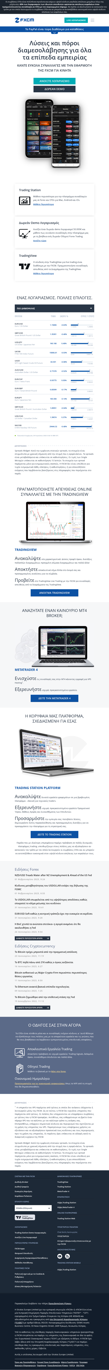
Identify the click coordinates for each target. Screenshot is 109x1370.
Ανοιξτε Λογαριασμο (54, 81)
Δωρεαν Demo (55, 89)
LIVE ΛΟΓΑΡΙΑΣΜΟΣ (76, 20)
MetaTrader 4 (63, 1191)
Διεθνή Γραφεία (22, 1186)
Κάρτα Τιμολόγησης (69, 1362)
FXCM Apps (20, 1248)
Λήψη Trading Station (66, 1202)
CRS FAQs (80, 1365)
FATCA (72, 1365)
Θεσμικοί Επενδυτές (24, 1253)
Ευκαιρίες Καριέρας (23, 1191)
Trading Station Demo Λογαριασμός (30, 1232)
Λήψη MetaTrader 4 (65, 1207)
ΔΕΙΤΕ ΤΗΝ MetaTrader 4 (54, 698)
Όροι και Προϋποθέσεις (25, 1362)
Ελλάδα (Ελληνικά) (24, 1208)
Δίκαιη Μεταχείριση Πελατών (28, 1286)
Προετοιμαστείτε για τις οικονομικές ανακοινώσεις (40, 1083)
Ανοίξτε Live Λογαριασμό (26, 1237)
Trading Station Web (66, 1218)
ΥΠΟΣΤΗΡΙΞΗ (63, 1236)
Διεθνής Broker (21, 1182)
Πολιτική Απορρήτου (24, 1281)
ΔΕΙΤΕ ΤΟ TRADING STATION (55, 834)
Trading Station (64, 1186)
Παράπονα (41, 1365)
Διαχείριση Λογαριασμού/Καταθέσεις (31, 1258)
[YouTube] (59, 1256)
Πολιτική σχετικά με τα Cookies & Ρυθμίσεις (29, 1275)
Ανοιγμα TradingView (54, 592)
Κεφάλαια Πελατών (23, 1196)
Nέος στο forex (58, 1071)
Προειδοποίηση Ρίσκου (59, 1303)
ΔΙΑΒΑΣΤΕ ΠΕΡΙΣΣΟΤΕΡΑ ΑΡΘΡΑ (29, 938)
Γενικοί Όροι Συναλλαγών (48, 1362)
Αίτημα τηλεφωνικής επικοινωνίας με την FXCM (74, 1242)
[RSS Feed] (67, 1256)
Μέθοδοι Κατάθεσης (24, 1262)
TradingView (62, 1182)
